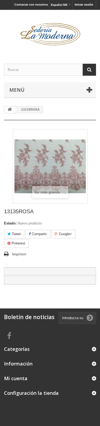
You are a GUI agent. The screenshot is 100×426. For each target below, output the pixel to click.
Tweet (16, 234)
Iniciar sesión (84, 4)
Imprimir (19, 254)
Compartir (39, 234)
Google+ (65, 234)
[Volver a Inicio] (10, 109)
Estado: (10, 223)
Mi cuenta (15, 378)
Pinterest (17, 243)
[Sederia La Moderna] (50, 32)
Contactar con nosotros (31, 4)
